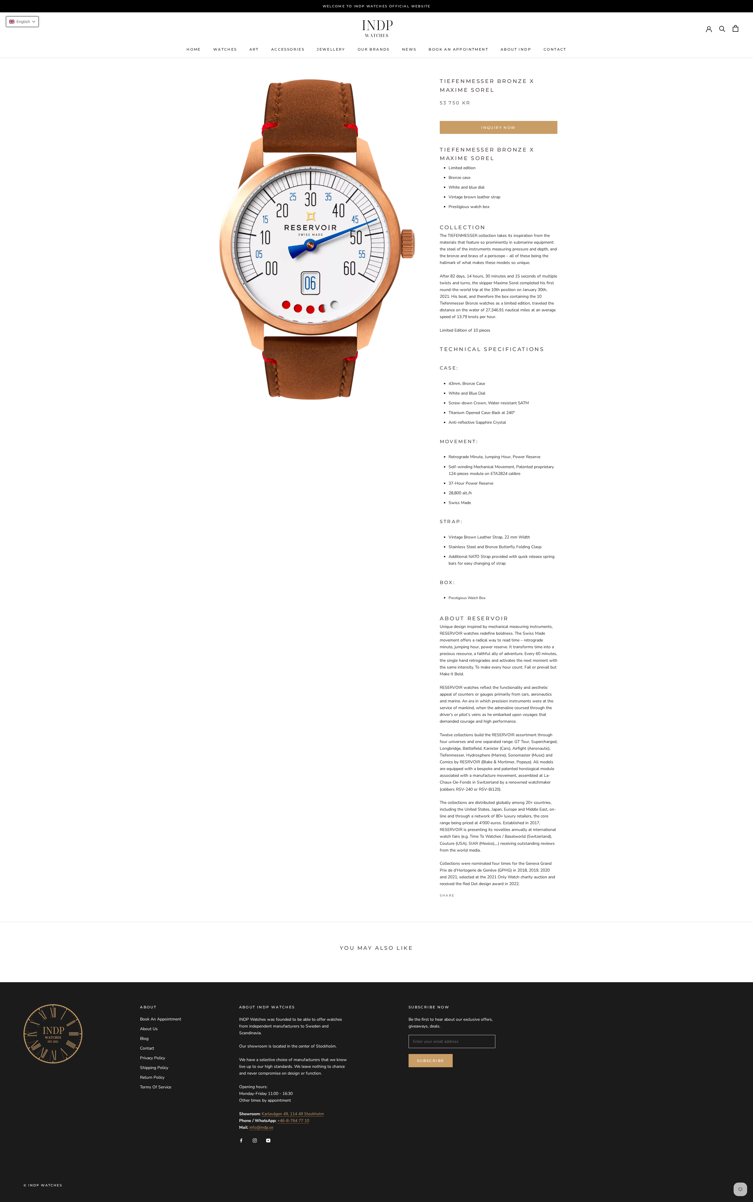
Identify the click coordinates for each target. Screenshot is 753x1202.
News (409, 49)
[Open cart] (735, 28)
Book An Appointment (458, 49)
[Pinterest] (475, 894)
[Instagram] (255, 1140)
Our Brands (374, 49)
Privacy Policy (152, 1058)
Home (193, 49)
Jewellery (331, 49)
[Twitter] (467, 894)
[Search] (722, 28)
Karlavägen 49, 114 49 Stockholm (293, 1114)
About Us (149, 1029)
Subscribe (430, 1060)
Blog (144, 1038)
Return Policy (152, 1077)
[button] (22, 21)
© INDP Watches (43, 1185)
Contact (555, 49)
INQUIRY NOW (498, 127)
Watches (225, 49)
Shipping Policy (154, 1067)
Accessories (287, 49)
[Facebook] (460, 894)
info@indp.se (261, 1127)
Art (254, 49)
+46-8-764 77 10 (293, 1120)
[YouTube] (268, 1140)
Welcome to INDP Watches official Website (377, 6)
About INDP (516, 49)
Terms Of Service (155, 1087)
